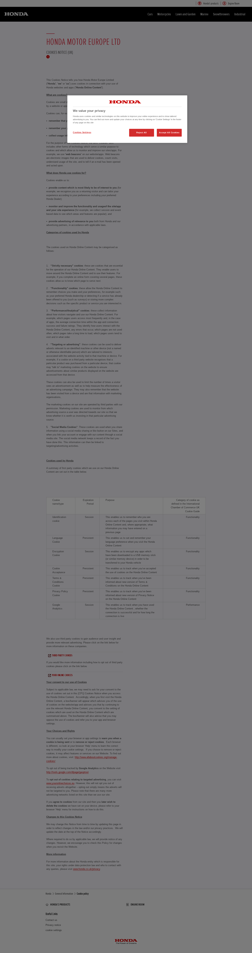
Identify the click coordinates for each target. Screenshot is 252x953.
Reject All (141, 132)
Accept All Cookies (169, 132)
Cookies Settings (82, 132)
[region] (127, 119)
